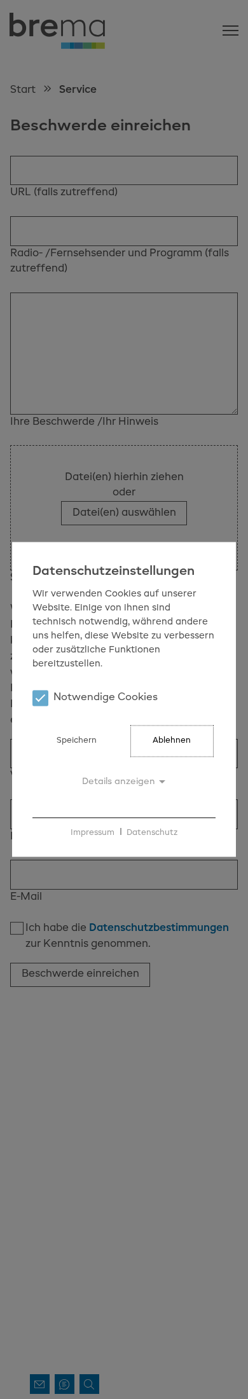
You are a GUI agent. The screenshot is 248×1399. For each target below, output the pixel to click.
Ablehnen (172, 741)
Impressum (92, 833)
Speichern (77, 741)
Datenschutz (152, 833)
